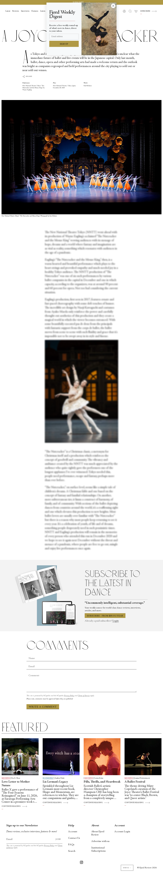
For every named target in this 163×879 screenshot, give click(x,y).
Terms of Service (84, 696)
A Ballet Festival (135, 781)
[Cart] (136, 11)
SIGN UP (64, 44)
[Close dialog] (113, 6)
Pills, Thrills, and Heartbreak (102, 781)
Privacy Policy (69, 696)
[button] (130, 11)
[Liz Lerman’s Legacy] (61, 756)
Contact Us (74, 838)
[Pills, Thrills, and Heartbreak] (102, 756)
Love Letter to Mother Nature (16, 783)
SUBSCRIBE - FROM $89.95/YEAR (105, 616)
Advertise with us (100, 841)
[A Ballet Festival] (143, 756)
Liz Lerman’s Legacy (55, 781)
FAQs (71, 844)
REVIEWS (6, 778)
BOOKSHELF (48, 778)
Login (115, 621)
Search (71, 851)
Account (72, 831)
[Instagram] (81, 863)
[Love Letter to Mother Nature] (20, 756)
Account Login (122, 831)
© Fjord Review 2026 (147, 868)
